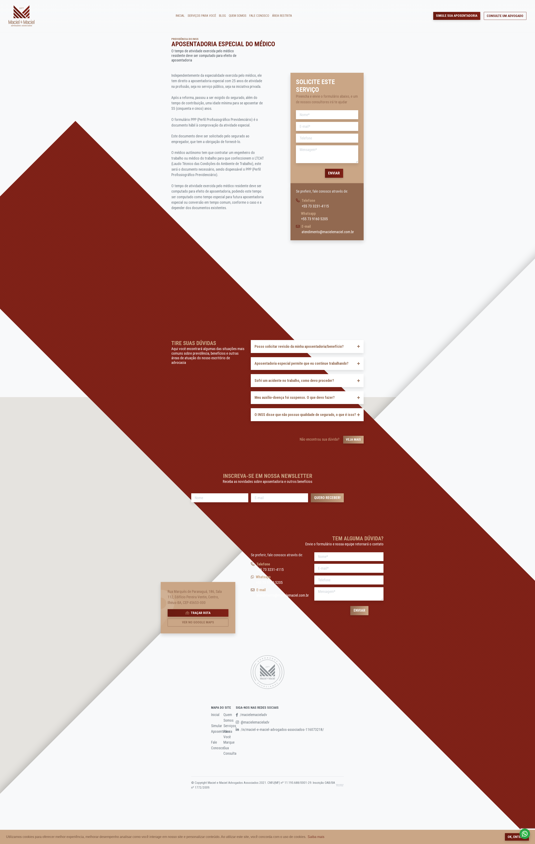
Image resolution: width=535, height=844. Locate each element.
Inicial (180, 16)
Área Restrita (282, 16)
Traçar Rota (200, 613)
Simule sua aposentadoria (456, 16)
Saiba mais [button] (316, 837)
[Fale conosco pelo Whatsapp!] (525, 834)
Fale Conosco (259, 16)
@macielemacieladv (255, 722)
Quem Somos (237, 16)
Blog (222, 16)
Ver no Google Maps (198, 622)
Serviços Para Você (229, 731)
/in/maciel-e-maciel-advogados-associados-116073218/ (282, 730)
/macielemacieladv (253, 715)
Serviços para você (202, 16)
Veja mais (353, 439)
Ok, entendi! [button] (517, 837)
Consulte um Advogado (505, 16)
